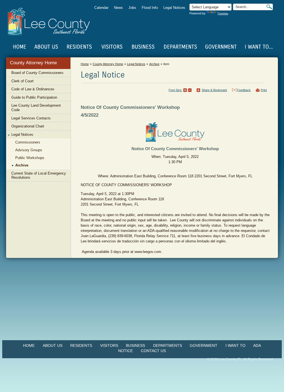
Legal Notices (174, 8)
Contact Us (153, 351)
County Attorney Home (33, 62)
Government (203, 345)
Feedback (244, 90)
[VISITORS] (112, 47)
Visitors (109, 345)
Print (264, 90)
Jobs (132, 8)
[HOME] (20, 47)
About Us (52, 345)
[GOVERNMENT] (220, 47)
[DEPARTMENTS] (180, 47)
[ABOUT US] (46, 47)
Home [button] (52, 21)
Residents (81, 345)
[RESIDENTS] (79, 47)
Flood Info (150, 8)
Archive (154, 64)
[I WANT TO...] (258, 47)
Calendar (101, 8)
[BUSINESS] (143, 47)
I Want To (235, 345)
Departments (167, 345)
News (118, 8)
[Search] (269, 6)
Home (20, 47)
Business (135, 345)
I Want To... (258, 47)
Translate (222, 13)
